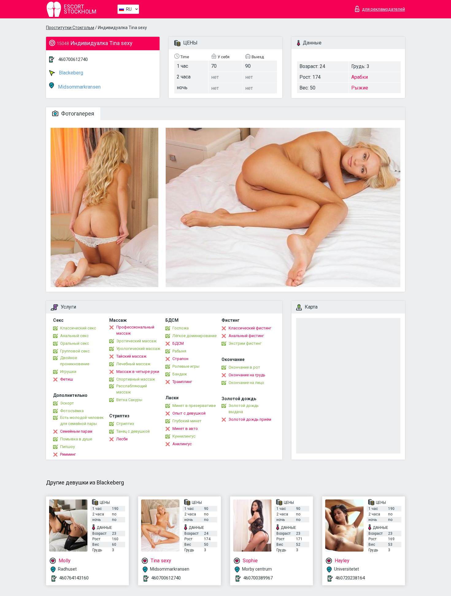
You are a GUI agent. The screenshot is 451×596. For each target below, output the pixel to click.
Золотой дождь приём (250, 419)
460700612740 (73, 59)
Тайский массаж (131, 356)
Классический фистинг (250, 328)
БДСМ (178, 343)
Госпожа (180, 328)
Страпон (180, 358)
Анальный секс (74, 335)
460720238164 (350, 578)
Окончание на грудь (247, 375)
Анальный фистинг (246, 335)
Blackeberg (70, 73)
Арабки (359, 77)
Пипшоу (67, 446)
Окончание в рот (244, 367)
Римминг (68, 454)
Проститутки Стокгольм (70, 27)
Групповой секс (75, 351)
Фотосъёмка (72, 410)
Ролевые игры (185, 366)
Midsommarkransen (79, 87)
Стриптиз (125, 423)
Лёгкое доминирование (194, 335)
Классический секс (78, 328)
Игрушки (68, 371)
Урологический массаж (138, 348)
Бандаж (179, 374)
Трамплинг (182, 381)
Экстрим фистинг (245, 343)
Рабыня (179, 351)
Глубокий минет (187, 421)
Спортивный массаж (135, 379)
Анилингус (182, 444)
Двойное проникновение (74, 360)
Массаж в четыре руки (137, 371)
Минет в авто (185, 428)
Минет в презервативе (194, 405)
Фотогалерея (77, 113)
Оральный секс (74, 343)
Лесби (122, 439)
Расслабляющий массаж (131, 389)
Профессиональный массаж (135, 330)
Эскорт (67, 403)
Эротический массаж (136, 341)
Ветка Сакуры (129, 399)
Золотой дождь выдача (244, 408)
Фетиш (66, 379)
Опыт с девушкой (189, 413)
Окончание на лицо (246, 382)
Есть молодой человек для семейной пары (82, 420)
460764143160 (74, 578)
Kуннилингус (183, 436)
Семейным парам (76, 431)
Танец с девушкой (133, 431)
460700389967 (258, 578)
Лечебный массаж (133, 364)
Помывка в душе (76, 439)
